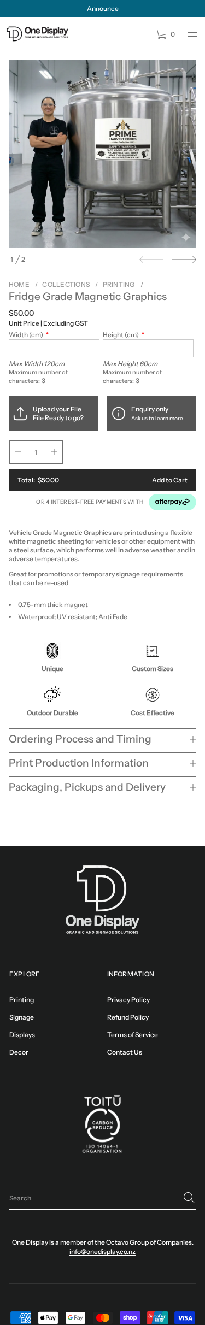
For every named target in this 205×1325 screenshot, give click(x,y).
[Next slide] (184, 260)
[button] (102, 1198)
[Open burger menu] (192, 34)
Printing (119, 284)
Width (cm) (26, 335)
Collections (66, 284)
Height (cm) (121, 335)
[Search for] (189, 1197)
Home (19, 284)
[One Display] (37, 34)
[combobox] (93, 1197)
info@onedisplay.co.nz (102, 1251)
